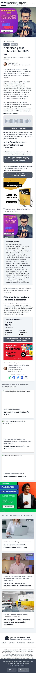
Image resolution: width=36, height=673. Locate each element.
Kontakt (4, 642)
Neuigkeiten (10, 41)
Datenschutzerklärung (17, 666)
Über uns (12, 642)
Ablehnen (11, 670)
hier (12, 312)
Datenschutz (21, 642)
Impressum (30, 642)
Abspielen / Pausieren (18, 129)
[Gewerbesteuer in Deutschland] (4, 41)
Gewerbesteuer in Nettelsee (12, 314)
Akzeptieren (23, 670)
